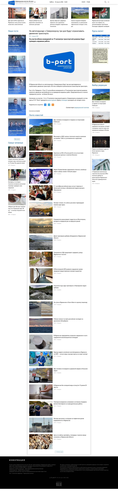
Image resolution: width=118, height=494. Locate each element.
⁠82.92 (83, 2)
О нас (10, 473)
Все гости (17, 139)
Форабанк (94, 43)
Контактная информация (17, 473)
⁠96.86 (88, 2)
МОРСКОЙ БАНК (94, 39)
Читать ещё (60, 452)
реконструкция (52, 100)
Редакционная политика (28, 473)
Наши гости (13, 31)
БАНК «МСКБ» (95, 37)
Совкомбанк (94, 41)
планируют (64, 100)
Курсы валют (97, 31)
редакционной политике (82, 107)
